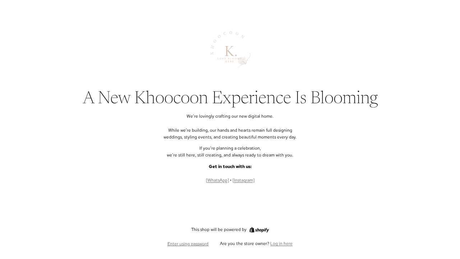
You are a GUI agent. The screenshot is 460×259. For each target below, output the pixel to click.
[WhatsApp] (217, 180)
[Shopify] (259, 230)
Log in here (281, 243)
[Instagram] (243, 180)
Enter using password (187, 244)
